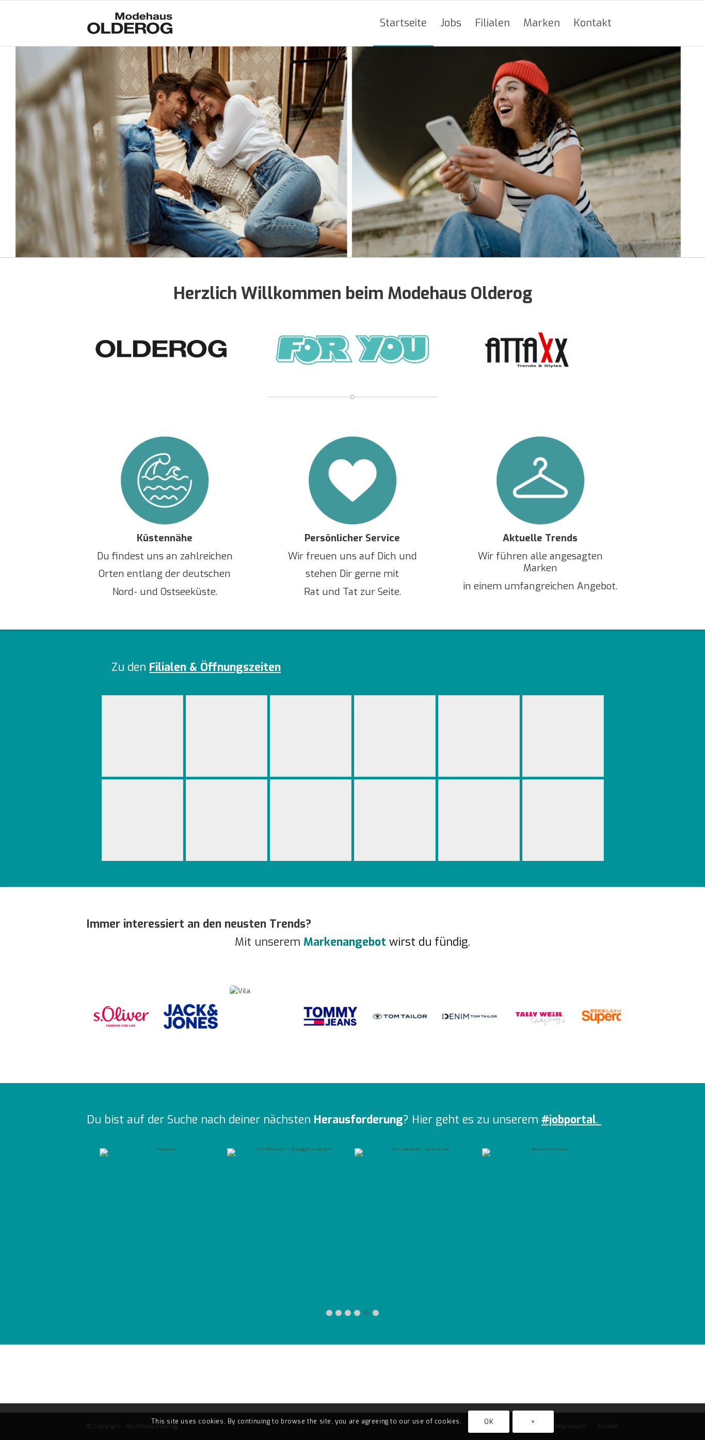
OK (488, 1422)
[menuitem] (403, 23)
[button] (329, 1313)
